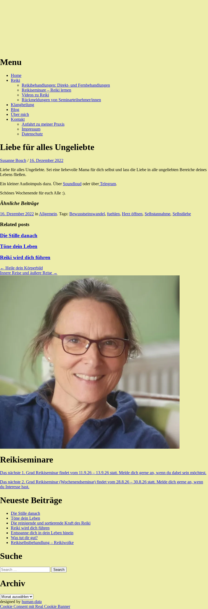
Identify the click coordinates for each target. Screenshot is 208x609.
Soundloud (72, 183)
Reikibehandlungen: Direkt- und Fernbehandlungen (66, 85)
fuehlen (113, 213)
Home (16, 75)
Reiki (15, 80)
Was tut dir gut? (24, 537)
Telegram (107, 183)
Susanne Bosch (13, 160)
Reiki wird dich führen (25, 257)
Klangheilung (22, 104)
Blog (15, 109)
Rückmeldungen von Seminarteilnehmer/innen (61, 99)
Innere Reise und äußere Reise (28, 273)
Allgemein (48, 213)
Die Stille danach (18, 235)
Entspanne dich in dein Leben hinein (42, 532)
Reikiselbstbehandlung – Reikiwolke (42, 542)
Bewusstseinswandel (87, 213)
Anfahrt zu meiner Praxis (43, 124)
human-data (32, 601)
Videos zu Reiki (35, 95)
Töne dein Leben (18, 246)
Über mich (20, 114)
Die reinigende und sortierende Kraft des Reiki (50, 523)
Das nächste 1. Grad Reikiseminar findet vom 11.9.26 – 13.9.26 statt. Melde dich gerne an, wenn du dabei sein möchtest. (103, 472)
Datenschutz (32, 134)
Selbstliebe (182, 213)
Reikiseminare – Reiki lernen (46, 90)
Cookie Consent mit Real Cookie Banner (35, 606)
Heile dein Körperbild (21, 268)
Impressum (31, 129)
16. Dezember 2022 (46, 160)
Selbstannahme (157, 213)
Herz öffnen (132, 213)
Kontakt (18, 119)
